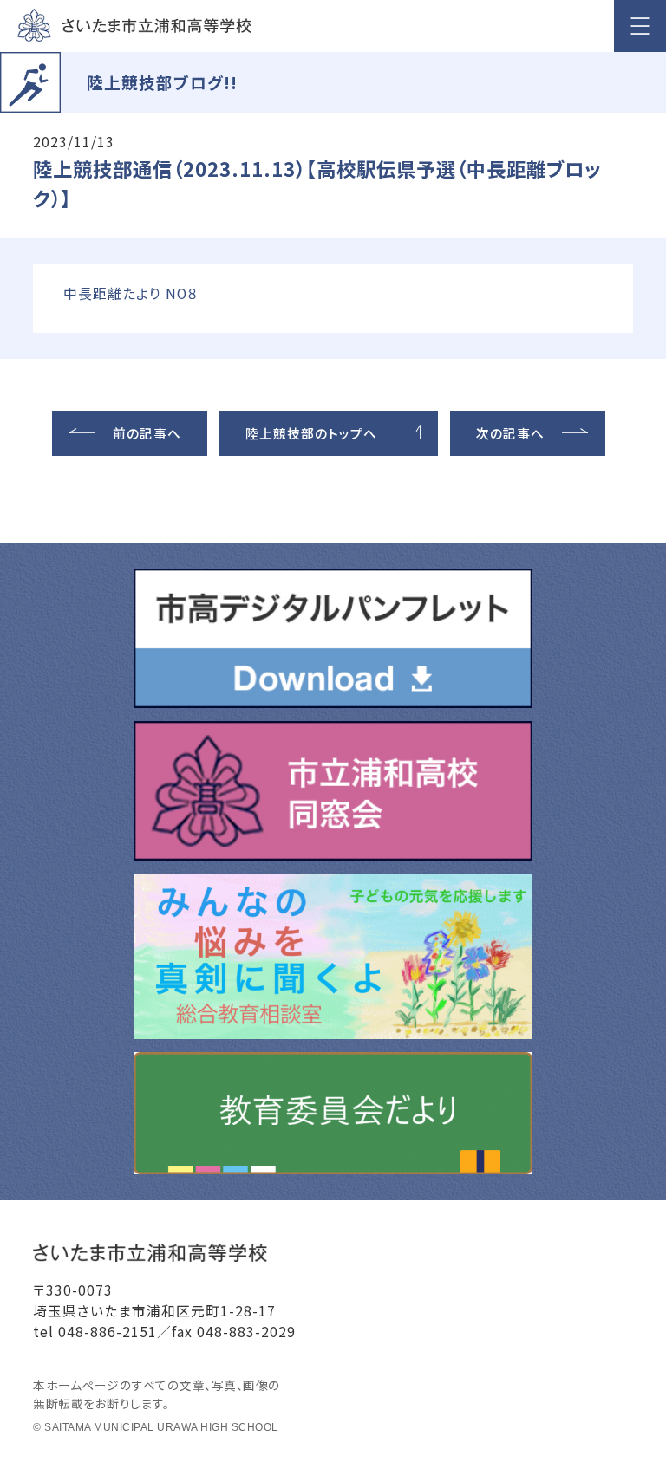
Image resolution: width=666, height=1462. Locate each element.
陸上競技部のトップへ (311, 433)
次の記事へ (510, 433)
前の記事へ (147, 433)
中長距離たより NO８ (131, 293)
